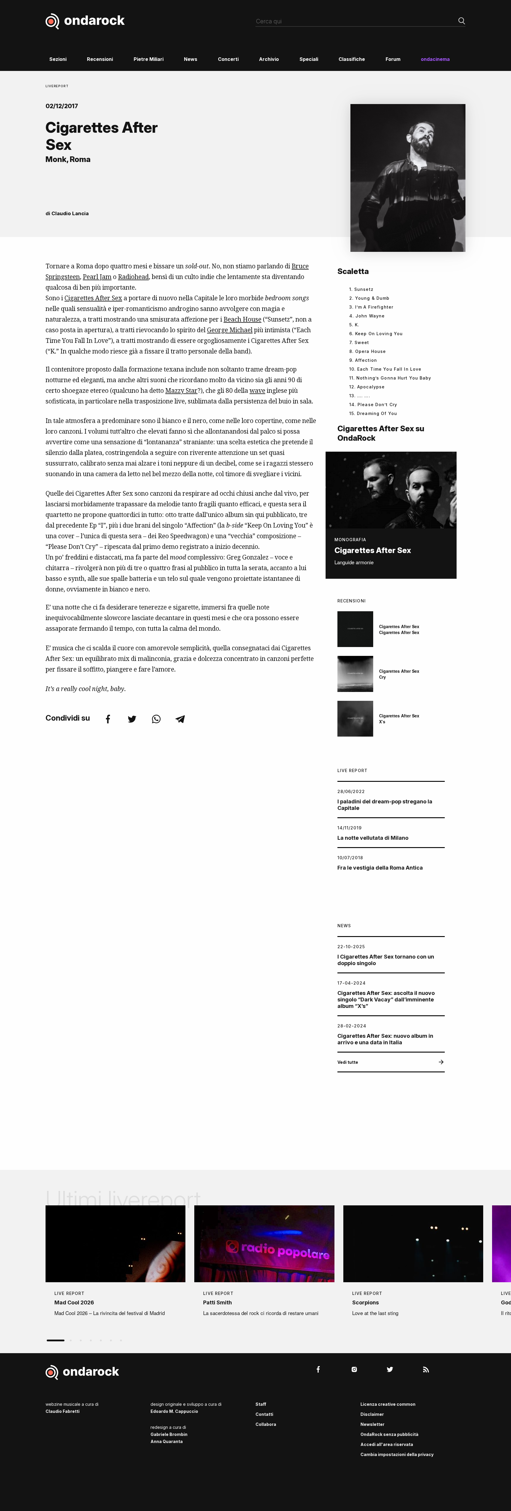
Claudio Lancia (70, 213)
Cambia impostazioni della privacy (397, 1454)
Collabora (266, 1424)
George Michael (230, 330)
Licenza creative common (387, 1404)
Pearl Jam (97, 277)
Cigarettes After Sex (93, 298)
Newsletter (372, 1424)
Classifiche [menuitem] (352, 59)
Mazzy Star (181, 390)
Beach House (242, 319)
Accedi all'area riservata (386, 1444)
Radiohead (133, 277)
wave (257, 390)
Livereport (57, 86)
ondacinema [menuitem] (435, 59)
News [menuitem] (190, 59)
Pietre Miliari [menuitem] (149, 59)
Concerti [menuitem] (228, 59)
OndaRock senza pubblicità (389, 1434)
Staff (261, 1404)
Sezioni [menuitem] (58, 59)
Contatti (264, 1414)
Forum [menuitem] (393, 59)
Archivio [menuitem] (269, 59)
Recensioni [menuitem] (100, 59)
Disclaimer (372, 1414)
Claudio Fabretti (63, 1411)
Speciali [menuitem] (309, 59)
